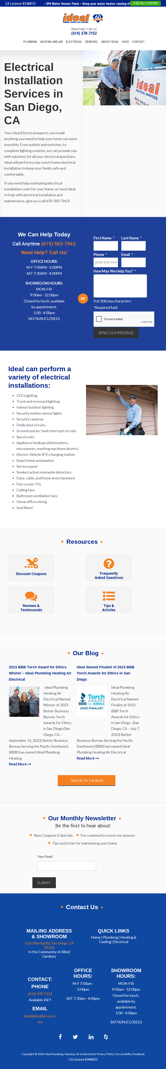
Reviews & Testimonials (31, 608)
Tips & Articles (108, 608)
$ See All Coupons (145, 3)
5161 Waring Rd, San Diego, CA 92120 (49, 945)
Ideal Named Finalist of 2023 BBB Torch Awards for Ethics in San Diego (105, 673)
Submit (44, 882)
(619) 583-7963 (58, 244)
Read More (18, 764)
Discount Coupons (31, 574)
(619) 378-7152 (84, 33)
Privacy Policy (105, 1054)
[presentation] (124, 319)
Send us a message (116, 332)
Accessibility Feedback (130, 1054)
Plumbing (110, 937)
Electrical (120, 941)
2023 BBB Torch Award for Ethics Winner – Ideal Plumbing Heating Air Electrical (40, 673)
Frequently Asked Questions (109, 575)
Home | (96, 937)
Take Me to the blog (86, 780)
